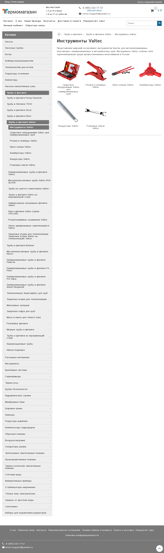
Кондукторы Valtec (20, 159)
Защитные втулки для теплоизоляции (27, 299)
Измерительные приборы (18, 481)
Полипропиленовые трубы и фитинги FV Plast (28, 269)
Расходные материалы (17, 357)
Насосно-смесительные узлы (20, 86)
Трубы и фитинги (73, 34)
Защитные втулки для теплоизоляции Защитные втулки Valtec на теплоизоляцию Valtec (28, 236)
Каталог (8, 21)
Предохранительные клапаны (20, 459)
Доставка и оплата (69, 21)
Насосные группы (14, 48)
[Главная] (58, 34)
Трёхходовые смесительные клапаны (24, 453)
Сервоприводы (13, 376)
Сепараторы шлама (15, 446)
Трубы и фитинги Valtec (98, 34)
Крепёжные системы (16, 370)
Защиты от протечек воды (19, 500)
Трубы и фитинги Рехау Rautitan (24, 98)
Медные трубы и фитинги (20, 329)
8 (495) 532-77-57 (92, 8)
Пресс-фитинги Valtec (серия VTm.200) (23, 212)
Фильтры (10, 415)
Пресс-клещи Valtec (20, 147)
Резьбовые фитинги (17, 323)
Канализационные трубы (20, 344)
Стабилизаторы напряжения (20, 487)
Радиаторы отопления (17, 73)
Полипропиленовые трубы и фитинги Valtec (27, 173)
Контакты (49, 21)
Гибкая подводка (16, 350)
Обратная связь (35, 25)
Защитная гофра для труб (21, 311)
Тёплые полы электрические (20, 493)
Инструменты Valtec (21, 127)
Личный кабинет (13, 25)
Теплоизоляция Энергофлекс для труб (27, 293)
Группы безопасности (16, 389)
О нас (18, 21)
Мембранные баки (15, 402)
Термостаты (11, 383)
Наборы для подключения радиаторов (25, 512)
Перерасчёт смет (94, 21)
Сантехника (11, 506)
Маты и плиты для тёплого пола (24, 317)
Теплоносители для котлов (19, 67)
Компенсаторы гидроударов (20, 427)
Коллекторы (11, 80)
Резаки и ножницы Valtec (23, 140)
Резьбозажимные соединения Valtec (27, 219)
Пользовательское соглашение (64, 530)
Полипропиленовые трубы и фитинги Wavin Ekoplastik (26, 286)
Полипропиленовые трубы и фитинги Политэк (26, 261)
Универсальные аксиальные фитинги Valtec (27, 204)
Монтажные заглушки (18, 305)
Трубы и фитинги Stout (19, 110)
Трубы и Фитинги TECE (19, 104)
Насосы (9, 41)
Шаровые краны (13, 408)
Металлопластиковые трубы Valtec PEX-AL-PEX (29, 181)
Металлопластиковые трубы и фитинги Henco (27, 252)
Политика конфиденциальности (82, 535)
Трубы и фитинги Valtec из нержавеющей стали (22, 196)
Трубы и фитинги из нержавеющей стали (25, 337)
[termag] (19, 10)
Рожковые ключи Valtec (22, 165)
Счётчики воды (13, 474)
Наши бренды (32, 21)
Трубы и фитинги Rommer (20, 245)
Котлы (8, 54)
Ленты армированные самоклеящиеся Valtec (28, 227)
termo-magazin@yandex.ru (96, 13)
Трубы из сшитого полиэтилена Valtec (28, 188)
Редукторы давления (16, 421)
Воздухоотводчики (15, 440)
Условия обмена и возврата (97, 530)
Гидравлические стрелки (18, 395)
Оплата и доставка (124, 530)
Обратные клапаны (15, 434)
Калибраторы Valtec (20, 153)
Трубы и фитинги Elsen (19, 116)
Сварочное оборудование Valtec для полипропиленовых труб (29, 133)
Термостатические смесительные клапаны (23, 467)
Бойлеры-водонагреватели (19, 60)
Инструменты (12, 363)
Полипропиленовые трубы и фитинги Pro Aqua (26, 278)
